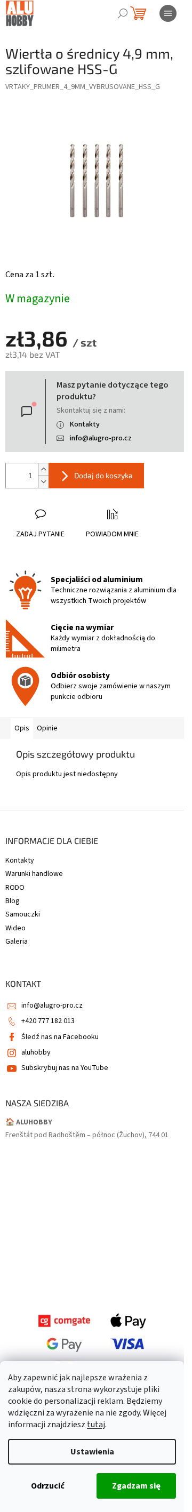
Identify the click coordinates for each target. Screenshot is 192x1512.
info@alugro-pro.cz (101, 438)
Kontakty (85, 424)
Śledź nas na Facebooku (60, 1037)
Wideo (15, 928)
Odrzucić (48, 1486)
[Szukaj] (122, 13)
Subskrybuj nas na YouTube (64, 1068)
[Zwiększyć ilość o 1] (43, 469)
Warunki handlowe (34, 873)
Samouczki (22, 914)
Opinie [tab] (47, 728)
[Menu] (168, 13)
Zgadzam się (136, 1486)
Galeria (16, 941)
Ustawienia (92, 1452)
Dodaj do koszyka (103, 475)
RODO (15, 887)
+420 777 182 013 (48, 1021)
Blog (12, 901)
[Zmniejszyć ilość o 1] (43, 482)
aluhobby (36, 1052)
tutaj (96, 1424)
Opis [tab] (21, 728)
